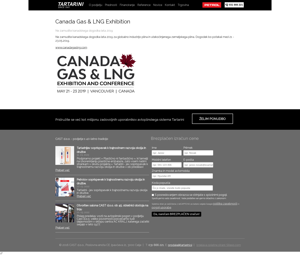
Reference (144, 5)
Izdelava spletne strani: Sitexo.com (218, 245)
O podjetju (95, 5)
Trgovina (183, 5)
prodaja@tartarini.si (180, 245)
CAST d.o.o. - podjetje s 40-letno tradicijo (81, 139)
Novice (157, 5)
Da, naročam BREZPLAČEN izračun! (176, 214)
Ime (154, 147)
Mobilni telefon (161, 159)
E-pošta (188, 159)
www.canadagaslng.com (71, 47)
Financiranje (127, 5)
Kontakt (170, 5)
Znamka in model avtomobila (171, 170)
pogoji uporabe (161, 207)
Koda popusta (161, 182)
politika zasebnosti (225, 203)
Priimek (188, 147)
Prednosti (111, 5)
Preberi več (62, 170)
